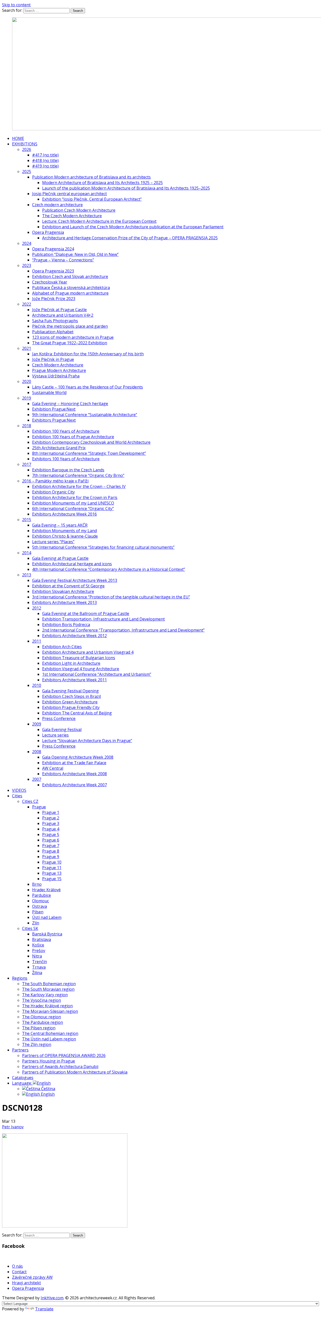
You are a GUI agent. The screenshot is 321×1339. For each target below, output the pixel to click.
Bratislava (41, 939)
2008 (36, 751)
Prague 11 (51, 867)
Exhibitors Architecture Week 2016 (64, 514)
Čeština (47, 1088)
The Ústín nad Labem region (49, 1039)
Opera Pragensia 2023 (53, 271)
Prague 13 (51, 873)
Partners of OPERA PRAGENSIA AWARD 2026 (64, 1055)
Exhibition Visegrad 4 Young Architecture (80, 669)
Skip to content (16, 5)
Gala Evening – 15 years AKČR (60, 525)
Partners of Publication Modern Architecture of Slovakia (74, 1072)
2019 (26, 398)
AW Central (52, 768)
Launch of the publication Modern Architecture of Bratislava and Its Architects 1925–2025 (126, 188)
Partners (20, 1050)
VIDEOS (19, 790)
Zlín (35, 923)
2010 (36, 685)
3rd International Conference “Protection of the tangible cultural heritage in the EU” (111, 597)
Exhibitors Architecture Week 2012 (74, 635)
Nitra (37, 956)
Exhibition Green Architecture (70, 702)
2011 (36, 641)
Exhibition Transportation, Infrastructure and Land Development (103, 619)
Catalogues (22, 1077)
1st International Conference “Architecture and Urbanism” (96, 674)
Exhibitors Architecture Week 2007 (74, 785)
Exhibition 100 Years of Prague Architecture (73, 436)
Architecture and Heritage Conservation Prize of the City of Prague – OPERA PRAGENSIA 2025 (130, 238)
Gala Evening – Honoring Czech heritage (70, 403)
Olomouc (40, 901)
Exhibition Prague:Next (53, 409)
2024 (26, 243)
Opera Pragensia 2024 (53, 249)
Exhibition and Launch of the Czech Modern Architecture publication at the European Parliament (132, 227)
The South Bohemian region (49, 983)
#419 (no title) (45, 166)
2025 (26, 171)
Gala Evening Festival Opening (70, 691)
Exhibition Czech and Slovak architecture (70, 276)
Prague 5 (50, 834)
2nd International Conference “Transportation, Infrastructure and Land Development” (123, 630)
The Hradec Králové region (47, 1006)
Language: (22, 1083)
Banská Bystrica (47, 934)
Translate (44, 1309)
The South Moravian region (48, 989)
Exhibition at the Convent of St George (68, 586)
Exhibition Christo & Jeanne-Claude (65, 536)
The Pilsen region (38, 1028)
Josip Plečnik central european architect (69, 193)
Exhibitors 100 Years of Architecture (66, 459)
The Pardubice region (42, 1022)
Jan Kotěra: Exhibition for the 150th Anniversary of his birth (88, 354)
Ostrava (39, 906)
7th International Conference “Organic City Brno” (78, 475)
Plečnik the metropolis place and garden (70, 326)
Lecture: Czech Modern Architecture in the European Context (99, 221)
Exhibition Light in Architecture (71, 663)
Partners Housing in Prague (48, 1061)
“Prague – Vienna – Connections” (63, 260)
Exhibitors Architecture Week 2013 (64, 602)
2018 (26, 425)
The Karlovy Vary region (45, 994)
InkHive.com (52, 1298)
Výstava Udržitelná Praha (55, 376)
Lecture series (55, 735)
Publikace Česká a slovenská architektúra (71, 287)
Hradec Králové (46, 889)
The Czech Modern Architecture (72, 215)
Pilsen (37, 912)
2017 (26, 464)
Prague (39, 807)
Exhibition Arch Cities (62, 646)
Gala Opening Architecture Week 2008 (77, 757)
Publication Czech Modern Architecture (78, 210)
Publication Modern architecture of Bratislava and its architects (91, 177)
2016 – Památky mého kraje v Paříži (55, 481)
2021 (26, 348)
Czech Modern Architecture (57, 365)
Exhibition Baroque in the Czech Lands (68, 470)
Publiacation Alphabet (52, 331)
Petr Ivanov (13, 1127)
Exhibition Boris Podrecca (66, 624)
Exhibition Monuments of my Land (64, 530)
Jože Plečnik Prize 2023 (53, 298)
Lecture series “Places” (53, 541)
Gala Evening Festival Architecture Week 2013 (74, 580)
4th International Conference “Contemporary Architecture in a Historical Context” (108, 569)
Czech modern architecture (57, 204)
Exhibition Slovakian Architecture (63, 591)
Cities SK (30, 928)
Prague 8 (50, 851)
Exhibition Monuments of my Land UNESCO (73, 503)
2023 (26, 265)
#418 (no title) (45, 160)
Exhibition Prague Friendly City (71, 707)
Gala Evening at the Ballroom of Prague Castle (85, 613)
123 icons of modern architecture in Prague (73, 337)
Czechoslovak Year (49, 282)
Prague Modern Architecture (59, 370)
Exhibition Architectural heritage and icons (72, 564)
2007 (36, 779)
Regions (19, 978)
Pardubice (41, 895)
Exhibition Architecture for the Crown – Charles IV (79, 486)
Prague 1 (50, 812)
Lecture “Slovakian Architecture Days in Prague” (87, 740)
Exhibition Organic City (53, 492)
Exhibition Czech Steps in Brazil (71, 696)
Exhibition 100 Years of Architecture (65, 431)
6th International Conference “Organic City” (73, 508)
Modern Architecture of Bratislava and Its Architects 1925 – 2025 (102, 182)
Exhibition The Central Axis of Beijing (77, 713)
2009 (36, 724)
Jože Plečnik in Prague (53, 359)
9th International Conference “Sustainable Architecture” (84, 414)
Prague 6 (50, 840)
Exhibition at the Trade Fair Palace (74, 762)
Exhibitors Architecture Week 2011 (74, 680)
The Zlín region (36, 1044)
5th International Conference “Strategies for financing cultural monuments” (103, 547)
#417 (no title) (45, 155)
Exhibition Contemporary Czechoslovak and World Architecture (91, 442)
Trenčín (39, 961)
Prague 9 (50, 856)
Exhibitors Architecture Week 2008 (74, 773)
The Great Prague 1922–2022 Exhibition (69, 343)
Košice (38, 945)
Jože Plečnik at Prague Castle (59, 309)
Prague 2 (50, 818)
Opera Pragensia (48, 232)
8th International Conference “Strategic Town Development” (89, 453)
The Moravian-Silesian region (50, 1011)
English (47, 1094)
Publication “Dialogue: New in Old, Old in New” (75, 254)
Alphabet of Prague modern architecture (70, 293)
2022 (26, 304)
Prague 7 (50, 845)
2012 (36, 608)
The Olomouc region (41, 1017)
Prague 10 (51, 862)
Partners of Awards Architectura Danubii (60, 1066)
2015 (26, 519)
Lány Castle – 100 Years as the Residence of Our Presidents (87, 387)
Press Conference (58, 718)
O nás (17, 1266)
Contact (19, 1271)
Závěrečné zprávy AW (32, 1277)
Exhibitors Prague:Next (54, 420)
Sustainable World (49, 392)
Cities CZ (30, 801)
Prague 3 (50, 823)
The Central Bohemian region (50, 1033)
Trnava (39, 967)
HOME (18, 138)
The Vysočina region (41, 1000)
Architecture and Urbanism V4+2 (62, 315)
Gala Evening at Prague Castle (60, 558)
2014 (26, 552)
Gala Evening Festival (62, 729)
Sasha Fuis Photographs (55, 320)
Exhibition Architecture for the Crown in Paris (74, 497)
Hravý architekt (26, 1283)
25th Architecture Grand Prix (59, 448)
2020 (26, 381)
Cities (17, 796)
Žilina (37, 972)
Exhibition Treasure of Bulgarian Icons (78, 657)
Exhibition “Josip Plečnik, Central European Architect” (92, 199)
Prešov (38, 950)
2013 (26, 575)
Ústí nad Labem (46, 917)
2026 (26, 149)
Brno (37, 884)
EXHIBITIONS (24, 144)
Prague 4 (50, 829)
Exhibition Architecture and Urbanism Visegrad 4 (87, 652)
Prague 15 (51, 878)
